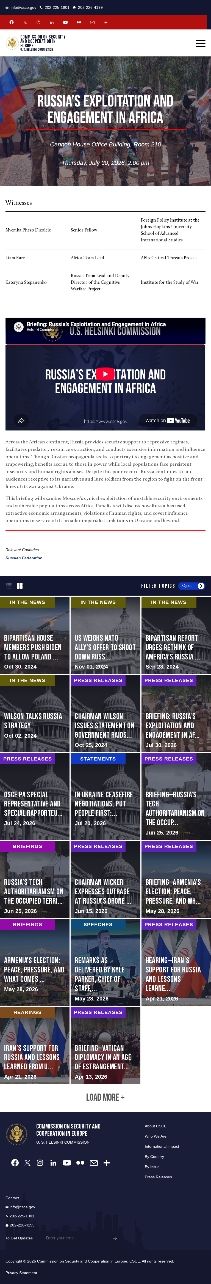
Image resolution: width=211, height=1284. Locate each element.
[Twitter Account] (25, 22)
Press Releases (158, 1177)
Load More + (105, 1098)
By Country (154, 1156)
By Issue (152, 1167)
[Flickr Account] (79, 22)
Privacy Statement (21, 1273)
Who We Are (155, 1136)
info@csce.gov (23, 7)
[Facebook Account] (11, 22)
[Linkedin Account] (52, 22)
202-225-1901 (57, 7)
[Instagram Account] (38, 22)
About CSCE (155, 1126)
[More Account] (106, 22)
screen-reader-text (105, 635)
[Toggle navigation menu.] (201, 43)
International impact (162, 1146)
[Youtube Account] (65, 22)
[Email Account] (92, 22)
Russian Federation (24, 558)
